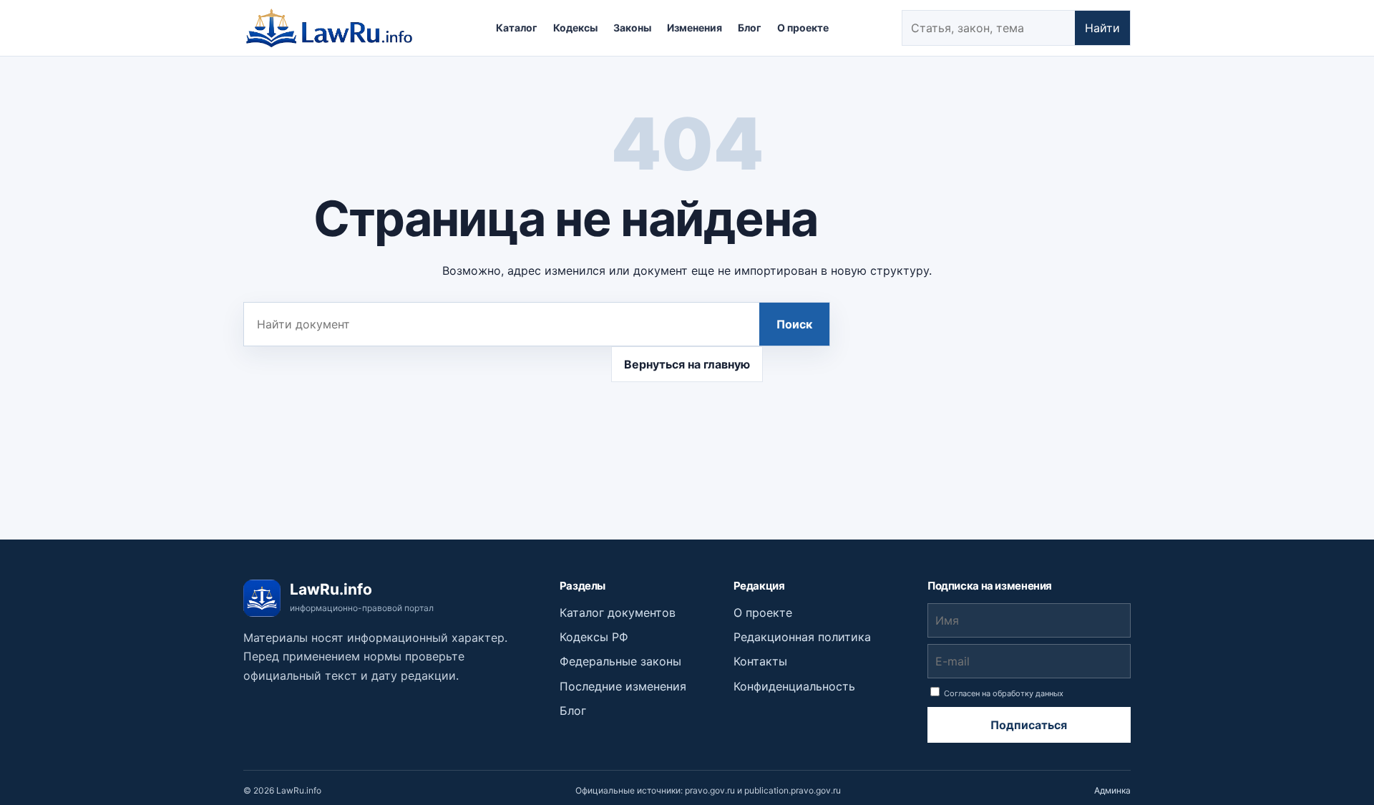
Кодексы (575, 27)
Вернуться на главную (687, 364)
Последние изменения (623, 686)
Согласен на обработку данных (1002, 693)
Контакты (760, 661)
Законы (632, 27)
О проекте (803, 27)
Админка (1112, 790)
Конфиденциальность (794, 686)
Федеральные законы (620, 661)
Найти (1102, 28)
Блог (749, 27)
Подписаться (1028, 725)
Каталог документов (618, 612)
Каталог (516, 27)
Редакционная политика (802, 637)
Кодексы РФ (594, 637)
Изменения (694, 27)
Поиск (794, 324)
